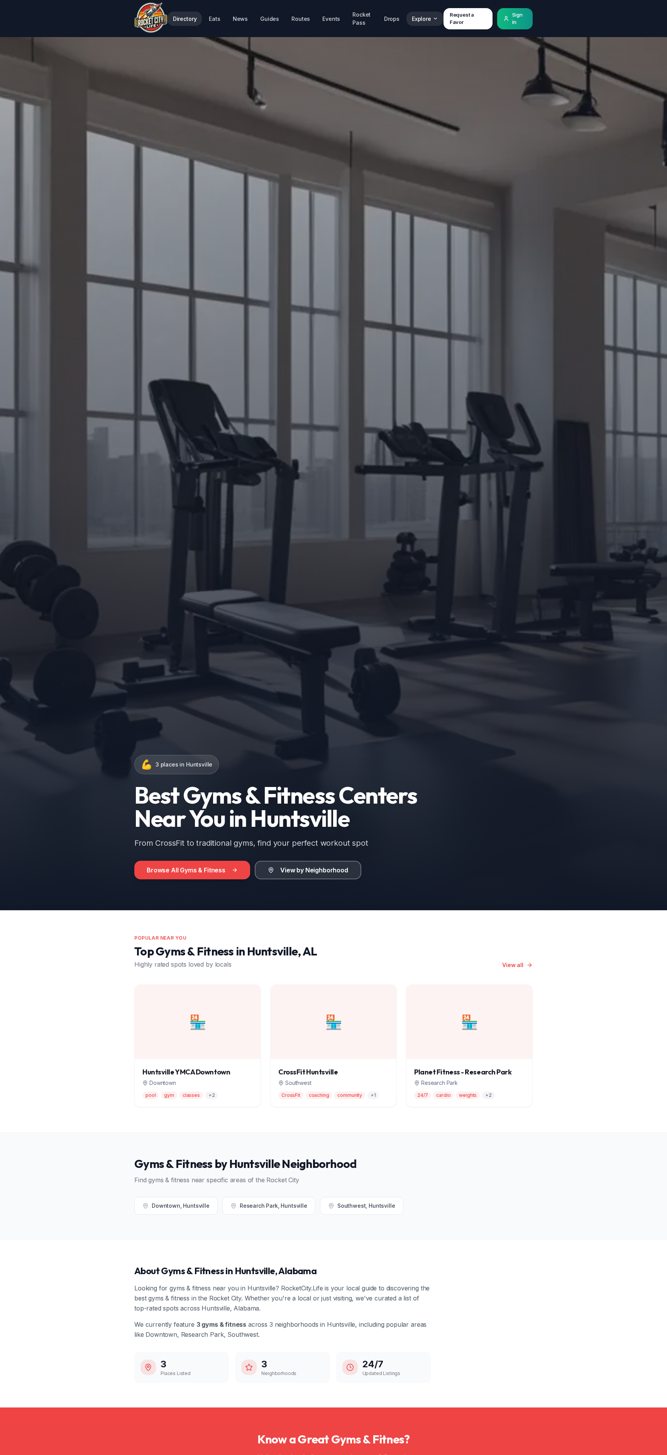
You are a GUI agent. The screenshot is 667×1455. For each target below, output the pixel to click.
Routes (300, 18)
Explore (421, 18)
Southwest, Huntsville (366, 1205)
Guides (269, 18)
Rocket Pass (361, 18)
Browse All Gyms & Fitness (186, 870)
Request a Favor (462, 18)
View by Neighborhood (314, 870)
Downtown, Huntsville (181, 1205)
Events (331, 18)
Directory (185, 18)
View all (512, 965)
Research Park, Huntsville (273, 1205)
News (240, 18)
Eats (214, 18)
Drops (392, 18)
